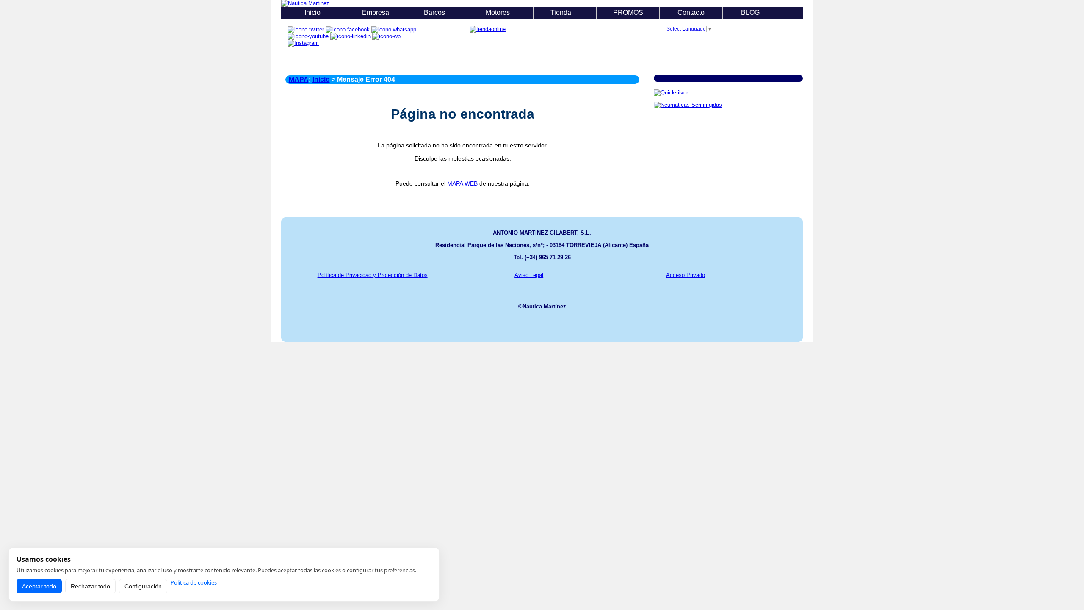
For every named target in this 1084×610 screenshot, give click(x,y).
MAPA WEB (462, 183)
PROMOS (628, 12)
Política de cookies (194, 582)
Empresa (375, 12)
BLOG (751, 12)
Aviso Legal (528, 275)
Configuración (143, 586)
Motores (499, 12)
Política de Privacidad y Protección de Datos (373, 275)
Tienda (561, 12)
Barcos (435, 12)
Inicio (312, 12)
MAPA (299, 79)
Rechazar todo (90, 586)
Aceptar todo (39, 586)
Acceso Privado (685, 275)
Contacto (691, 12)
